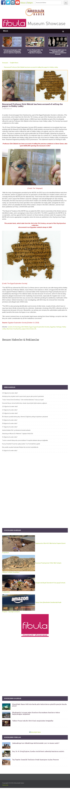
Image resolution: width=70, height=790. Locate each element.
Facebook (3, 2)
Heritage (58, 327)
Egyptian (53, 327)
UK (35, 329)
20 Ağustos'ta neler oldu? (10, 413)
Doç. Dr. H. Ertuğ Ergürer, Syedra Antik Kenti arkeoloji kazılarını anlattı (38, 751)
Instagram (13, 2)
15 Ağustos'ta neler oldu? (9, 450)
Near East (10, 329)
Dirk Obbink (25, 327)
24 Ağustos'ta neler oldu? (10, 393)
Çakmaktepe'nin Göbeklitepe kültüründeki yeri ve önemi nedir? (35, 743)
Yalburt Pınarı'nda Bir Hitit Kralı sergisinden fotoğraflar (32, 721)
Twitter (8, 2)
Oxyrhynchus (17, 329)
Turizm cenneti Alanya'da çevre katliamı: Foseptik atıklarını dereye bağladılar (25, 440)
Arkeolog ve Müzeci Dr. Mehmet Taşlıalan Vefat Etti (17, 434)
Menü (5, 31)
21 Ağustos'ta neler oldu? (10, 410)
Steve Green (30, 329)
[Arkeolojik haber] (35, 12)
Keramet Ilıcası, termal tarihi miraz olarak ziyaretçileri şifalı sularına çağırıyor (24, 403)
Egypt (31, 327)
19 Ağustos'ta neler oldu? (9, 420)
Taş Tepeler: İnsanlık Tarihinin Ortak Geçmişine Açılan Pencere (35, 760)
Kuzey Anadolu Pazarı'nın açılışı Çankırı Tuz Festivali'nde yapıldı (21, 444)
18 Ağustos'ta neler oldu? (9, 423)
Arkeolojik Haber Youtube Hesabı (17, 2)
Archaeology (17, 327)
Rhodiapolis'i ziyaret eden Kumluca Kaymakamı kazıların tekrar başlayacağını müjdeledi (36, 713)
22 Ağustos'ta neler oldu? (10, 406)
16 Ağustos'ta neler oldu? (9, 437)
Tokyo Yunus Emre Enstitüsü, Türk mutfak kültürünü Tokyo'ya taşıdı (22, 400)
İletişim (30, 3)
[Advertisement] (35, 361)
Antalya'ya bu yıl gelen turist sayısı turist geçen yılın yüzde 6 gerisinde (23, 396)
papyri (24, 329)
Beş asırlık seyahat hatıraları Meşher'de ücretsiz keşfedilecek (20, 447)
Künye (23, 3)
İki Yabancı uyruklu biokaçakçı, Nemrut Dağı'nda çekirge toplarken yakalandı (25, 417)
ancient (10, 327)
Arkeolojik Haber (19, 783)
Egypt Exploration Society (41, 327)
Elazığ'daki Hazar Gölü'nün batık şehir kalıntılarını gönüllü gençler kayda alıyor (39, 705)
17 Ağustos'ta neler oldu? (10, 427)
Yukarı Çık (5, 785)
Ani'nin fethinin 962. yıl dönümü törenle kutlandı (16, 430)
